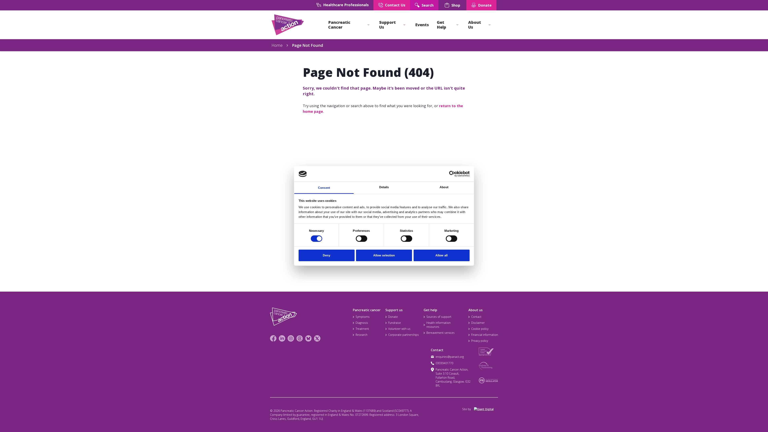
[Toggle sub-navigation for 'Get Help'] (457, 25)
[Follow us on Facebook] (273, 338)
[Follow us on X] (317, 338)
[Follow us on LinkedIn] (282, 338)
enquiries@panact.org (450, 357)
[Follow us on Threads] (299, 338)
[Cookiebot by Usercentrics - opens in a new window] (452, 174)
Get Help (441, 25)
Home (277, 45)
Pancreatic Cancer (339, 25)
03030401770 (444, 363)
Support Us (387, 25)
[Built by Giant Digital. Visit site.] (486, 409)
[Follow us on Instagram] (291, 338)
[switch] (357, 237)
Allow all (441, 255)
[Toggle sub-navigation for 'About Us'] (489, 25)
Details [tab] (384, 187)
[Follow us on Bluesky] (308, 338)
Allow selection (384, 255)
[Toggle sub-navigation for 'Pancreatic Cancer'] (368, 25)
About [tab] (444, 187)
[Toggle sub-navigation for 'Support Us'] (404, 25)
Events (422, 24)
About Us (474, 25)
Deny (326, 255)
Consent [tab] (324, 187)
